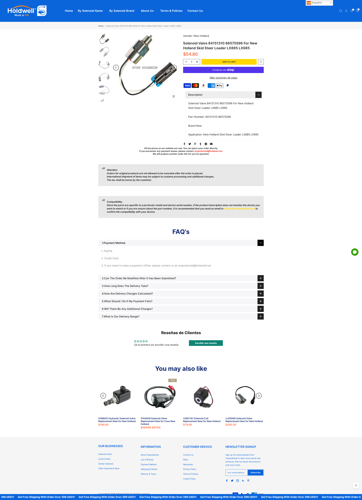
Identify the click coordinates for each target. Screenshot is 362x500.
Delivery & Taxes (148, 474)
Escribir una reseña (206, 343)
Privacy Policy (189, 469)
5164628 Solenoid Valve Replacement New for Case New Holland (158, 421)
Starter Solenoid (105, 463)
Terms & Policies (171, 10)
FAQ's (185, 459)
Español (316, 2)
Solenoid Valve (105, 454)
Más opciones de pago (223, 77)
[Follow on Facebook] (227, 480)
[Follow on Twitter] (232, 480)
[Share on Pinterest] (195, 144)
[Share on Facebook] (184, 144)
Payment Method (149, 464)
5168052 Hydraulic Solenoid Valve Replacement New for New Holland (117, 420)
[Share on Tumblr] (200, 144)
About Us (147, 10)
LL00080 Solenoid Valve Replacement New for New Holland (244, 420)
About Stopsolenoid (150, 455)
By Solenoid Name (90, 10)
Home (69, 10)
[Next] (174, 67)
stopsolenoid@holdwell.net (208, 151)
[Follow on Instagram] (237, 480)
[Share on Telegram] (206, 144)
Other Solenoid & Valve (108, 468)
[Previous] (116, 67)
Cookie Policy (189, 478)
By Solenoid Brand (121, 10)
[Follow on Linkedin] (243, 480)
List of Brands (147, 459)
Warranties (188, 464)
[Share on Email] (211, 144)
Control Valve (104, 459)
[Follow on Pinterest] (248, 480)
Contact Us (195, 10)
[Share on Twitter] (189, 144)
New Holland (201, 35)
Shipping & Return (149, 469)
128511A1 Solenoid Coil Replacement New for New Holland (201, 420)
